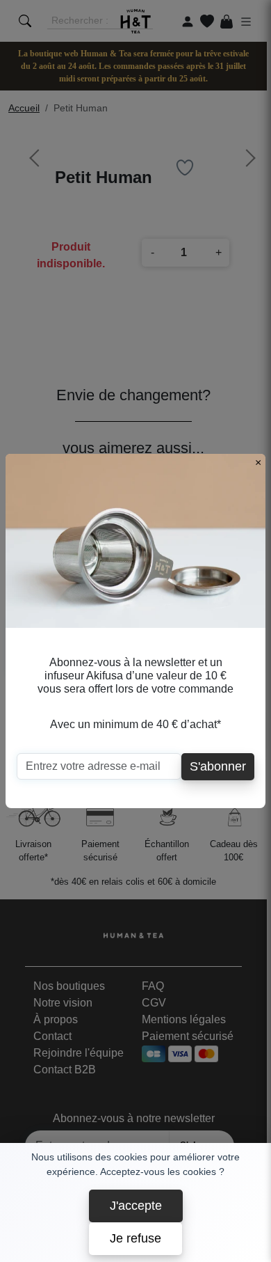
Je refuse (135, 1238)
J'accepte (136, 1206)
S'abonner (218, 766)
